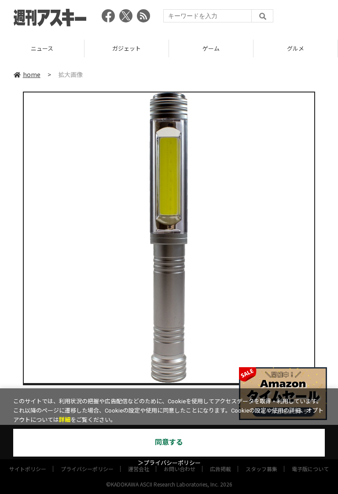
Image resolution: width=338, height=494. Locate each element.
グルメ (246, 48)
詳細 (64, 420)
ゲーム (162, 48)
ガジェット (77, 48)
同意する (169, 442)
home (31, 74)
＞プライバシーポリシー (169, 463)
